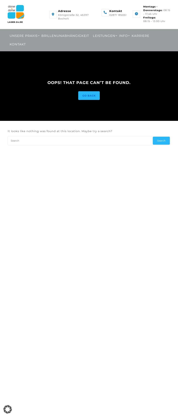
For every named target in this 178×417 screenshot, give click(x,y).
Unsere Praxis (24, 36)
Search (161, 140)
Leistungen (104, 36)
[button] (7, 409)
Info (123, 36)
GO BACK (89, 95)
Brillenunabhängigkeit (65, 36)
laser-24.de (15, 22)
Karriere (140, 36)
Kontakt (18, 44)
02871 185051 (118, 15)
